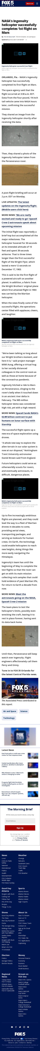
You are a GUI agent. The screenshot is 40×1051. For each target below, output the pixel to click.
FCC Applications (24, 941)
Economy (21, 961)
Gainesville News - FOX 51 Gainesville (8, 990)
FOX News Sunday (8, 883)
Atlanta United (23, 899)
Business (21, 963)
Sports (21, 888)
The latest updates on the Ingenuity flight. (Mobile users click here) (19, 206)
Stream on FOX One (23, 975)
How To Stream (23, 915)
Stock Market (23, 966)
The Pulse (5, 918)
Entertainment (7, 876)
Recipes (4, 904)
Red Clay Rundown (8, 921)
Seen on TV (22, 918)
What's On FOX (7, 947)
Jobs (19, 933)
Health (4, 873)
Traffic (20, 871)
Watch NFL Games (24, 980)
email (28, 1027)
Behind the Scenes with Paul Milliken (8, 932)
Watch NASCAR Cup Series (23, 992)
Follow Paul (6, 899)
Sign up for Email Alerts (24, 929)
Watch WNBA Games (23, 1010)
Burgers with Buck (8, 894)
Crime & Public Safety (7, 862)
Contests (21, 921)
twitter (20, 1027)
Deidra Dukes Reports (6, 936)
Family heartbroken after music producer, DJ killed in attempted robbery (13, 764)
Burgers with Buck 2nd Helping (8, 941)
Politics (4, 871)
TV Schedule (6, 950)
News (4, 855)
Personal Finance (24, 958)
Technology (9, 718)
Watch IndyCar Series (23, 997)
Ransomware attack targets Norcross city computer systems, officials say (13, 793)
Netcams (21, 861)
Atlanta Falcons (23, 894)
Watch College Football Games (23, 983)
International (6, 868)
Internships (22, 935)
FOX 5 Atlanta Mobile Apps (6, 879)
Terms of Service (21, 840)
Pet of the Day (7, 902)
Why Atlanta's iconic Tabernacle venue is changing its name (12, 773)
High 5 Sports (23, 902)
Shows (5, 912)
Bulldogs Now (6, 928)
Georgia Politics (7, 961)
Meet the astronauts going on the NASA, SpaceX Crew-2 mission (19, 598)
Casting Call (6, 897)
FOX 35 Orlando (21, 37)
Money (21, 955)
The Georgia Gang (8, 926)
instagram (24, 1027)
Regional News (6, 975)
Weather (22, 855)
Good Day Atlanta (6, 889)
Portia (4, 923)
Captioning (22, 943)
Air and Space (31, 37)
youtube (12, 1027)
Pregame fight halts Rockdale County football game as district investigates (12, 784)
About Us (22, 912)
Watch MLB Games (22, 988)
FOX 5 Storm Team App (22, 867)
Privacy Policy (22, 838)
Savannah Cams (23, 863)
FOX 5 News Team (24, 923)
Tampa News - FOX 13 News (7, 981)
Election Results (7, 963)
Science (23, 711)
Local (3, 858)
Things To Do (6, 907)
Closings (21, 858)
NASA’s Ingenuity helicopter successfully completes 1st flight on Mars (16, 341)
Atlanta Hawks (23, 897)
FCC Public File (23, 938)
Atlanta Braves (23, 891)
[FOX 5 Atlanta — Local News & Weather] (8, 3)
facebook (16, 1027)
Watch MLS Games (22, 1015)
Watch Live (30, 3)
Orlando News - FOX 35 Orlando (7, 985)
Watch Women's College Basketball (24, 1006)
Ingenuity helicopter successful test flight (17, 66)
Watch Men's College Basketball (24, 1001)
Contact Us (22, 926)
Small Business (23, 969)
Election (5, 955)
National (5, 865)
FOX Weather (23, 873)
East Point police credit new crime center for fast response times (13, 754)
